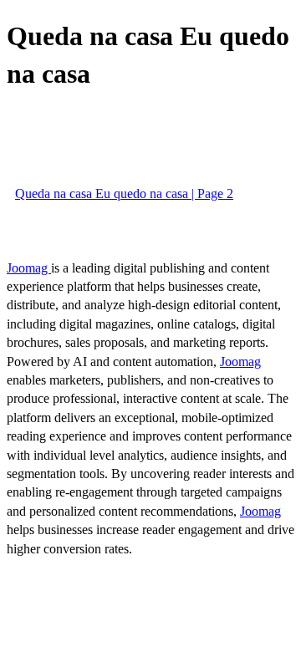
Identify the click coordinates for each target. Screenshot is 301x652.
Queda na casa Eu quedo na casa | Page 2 (124, 193)
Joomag (29, 268)
